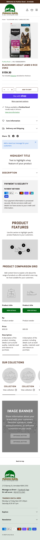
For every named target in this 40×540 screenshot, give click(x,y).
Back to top (20, 461)
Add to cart (26, 90)
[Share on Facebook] (13, 136)
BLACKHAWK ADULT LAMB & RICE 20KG (18, 19)
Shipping (13, 76)
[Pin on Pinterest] (17, 136)
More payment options (20, 101)
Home (3, 19)
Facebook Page (23, 490)
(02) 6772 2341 (19, 492)
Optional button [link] (20, 436)
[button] (32, 10)
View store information (12, 112)
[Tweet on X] (9, 136)
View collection (8, 390)
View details (11, 310)
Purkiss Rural (6, 62)
